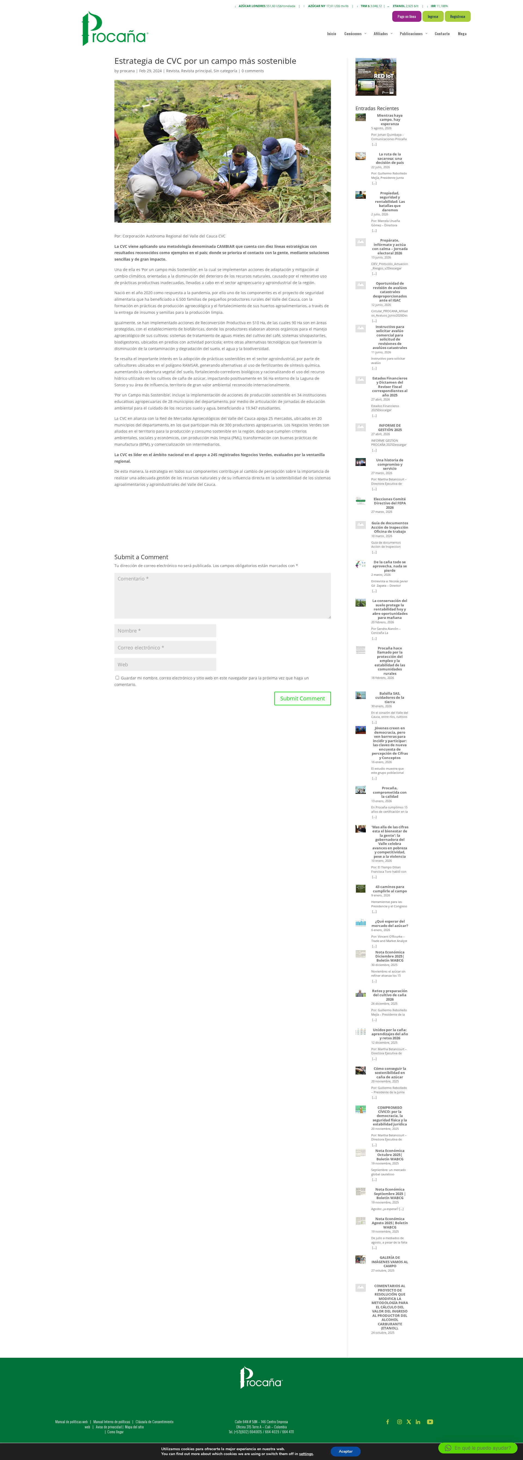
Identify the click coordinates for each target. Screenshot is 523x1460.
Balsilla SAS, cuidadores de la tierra (389, 697)
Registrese (457, 16)
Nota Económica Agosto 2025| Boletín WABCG (390, 1223)
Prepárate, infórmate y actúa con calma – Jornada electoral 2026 (390, 246)
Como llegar (115, 1431)
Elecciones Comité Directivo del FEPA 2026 (390, 503)
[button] (478, 1448)
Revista (172, 70)
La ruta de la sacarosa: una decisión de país (390, 158)
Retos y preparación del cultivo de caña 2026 (390, 995)
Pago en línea (407, 16)
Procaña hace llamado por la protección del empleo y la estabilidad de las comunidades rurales (390, 661)
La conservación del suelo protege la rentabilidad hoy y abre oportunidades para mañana (390, 609)
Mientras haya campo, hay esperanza (390, 119)
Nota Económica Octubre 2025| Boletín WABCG (390, 1155)
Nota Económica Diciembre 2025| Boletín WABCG (390, 956)
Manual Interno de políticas (112, 1421)
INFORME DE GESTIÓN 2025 (390, 427)
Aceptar (345, 1451)
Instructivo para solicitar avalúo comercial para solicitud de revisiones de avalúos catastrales (390, 337)
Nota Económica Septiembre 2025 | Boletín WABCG (390, 1193)
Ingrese (433, 16)
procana (127, 70)
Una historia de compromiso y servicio (389, 464)
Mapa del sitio (134, 1426)
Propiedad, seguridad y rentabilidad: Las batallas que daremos (390, 201)
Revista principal (196, 70)
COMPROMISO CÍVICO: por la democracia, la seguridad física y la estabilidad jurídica (390, 1116)
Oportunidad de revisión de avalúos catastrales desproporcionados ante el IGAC (390, 291)
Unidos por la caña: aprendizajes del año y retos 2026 (390, 1034)
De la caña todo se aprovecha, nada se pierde (390, 566)
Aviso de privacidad (109, 1426)
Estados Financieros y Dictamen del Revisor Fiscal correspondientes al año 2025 (390, 386)
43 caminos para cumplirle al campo (390, 889)
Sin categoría (225, 70)
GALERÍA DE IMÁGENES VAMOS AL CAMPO (390, 1262)
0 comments (253, 70)
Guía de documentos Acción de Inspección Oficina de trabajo (389, 527)
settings (306, 1454)
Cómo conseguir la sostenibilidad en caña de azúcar (390, 1073)
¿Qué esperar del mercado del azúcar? (390, 923)
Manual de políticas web (71, 1421)
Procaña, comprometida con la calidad (390, 792)
